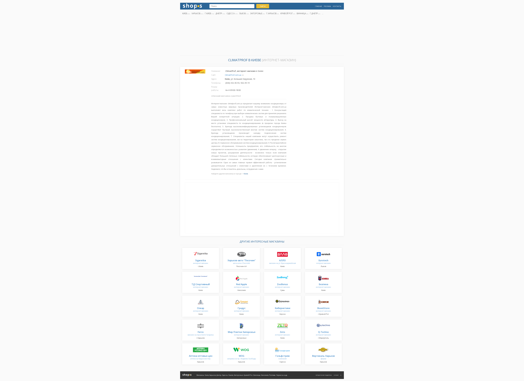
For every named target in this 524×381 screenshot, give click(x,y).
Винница (301, 13)
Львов (242, 13)
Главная (318, 6)
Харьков (196, 13)
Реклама (327, 6)
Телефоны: (216, 83)
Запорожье (256, 13)
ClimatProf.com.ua (233, 75)
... (322, 13)
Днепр (219, 13)
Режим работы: (215, 88)
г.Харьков (271, 13)
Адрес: (214, 79)
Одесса (231, 13)
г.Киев (208, 13)
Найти (263, 6)
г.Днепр (314, 13)
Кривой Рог (286, 13)
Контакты (337, 6)
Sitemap (336, 375)
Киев (184, 13)
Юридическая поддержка (324, 375)
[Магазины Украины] (192, 6)
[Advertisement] (262, 36)
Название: (216, 71)
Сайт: (213, 75)
